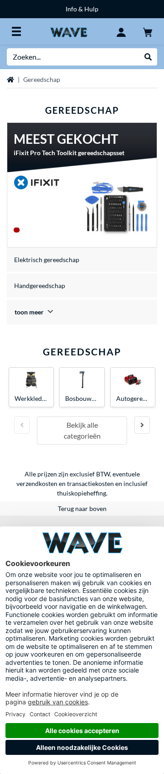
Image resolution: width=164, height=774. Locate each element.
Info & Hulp (82, 9)
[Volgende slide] (142, 425)
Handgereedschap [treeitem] (39, 285)
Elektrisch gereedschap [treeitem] (46, 259)
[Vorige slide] (22, 425)
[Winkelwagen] (147, 31)
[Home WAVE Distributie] (68, 31)
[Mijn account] (121, 31)
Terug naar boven (82, 508)
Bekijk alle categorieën (82, 430)
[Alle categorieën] (16, 31)
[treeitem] (82, 311)
